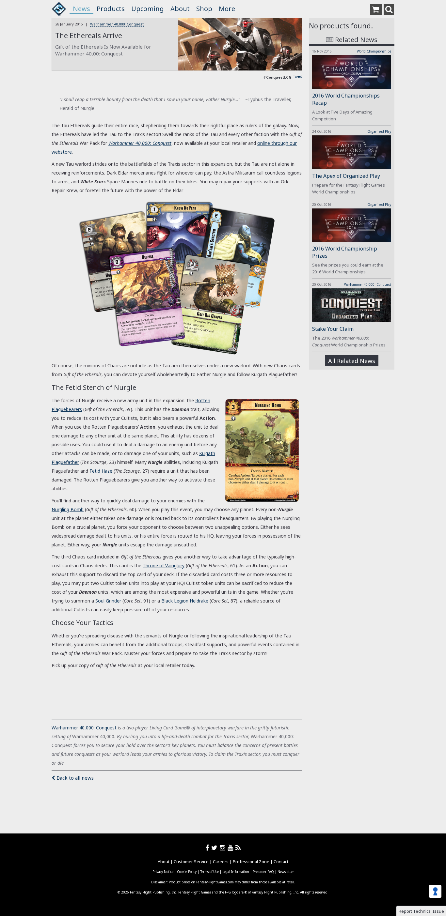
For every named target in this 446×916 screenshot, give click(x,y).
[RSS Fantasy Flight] (238, 847)
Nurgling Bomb (68, 509)
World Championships (374, 51)
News (81, 8)
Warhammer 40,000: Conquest (117, 24)
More (227, 8)
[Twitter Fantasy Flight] (215, 847)
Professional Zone (251, 861)
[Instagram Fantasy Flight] (224, 847)
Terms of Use (209, 871)
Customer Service (191, 861)
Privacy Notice (162, 871)
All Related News (351, 361)
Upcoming (147, 8)
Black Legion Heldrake (184, 601)
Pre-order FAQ (263, 871)
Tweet (297, 76)
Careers (221, 861)
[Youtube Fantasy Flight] (231, 847)
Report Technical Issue (421, 911)
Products (111, 8)
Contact (281, 861)
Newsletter (286, 871)
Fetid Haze (100, 471)
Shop (204, 8)
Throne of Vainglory (163, 565)
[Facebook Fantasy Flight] (208, 847)
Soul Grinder (108, 601)
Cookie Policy (187, 871)
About (180, 8)
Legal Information (235, 871)
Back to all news (74, 777)
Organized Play (379, 131)
